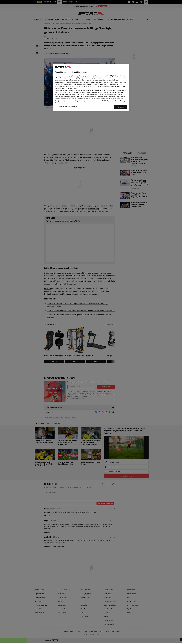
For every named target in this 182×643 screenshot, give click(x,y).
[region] (91, 87)
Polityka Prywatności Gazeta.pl (111, 101)
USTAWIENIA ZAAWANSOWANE (67, 107)
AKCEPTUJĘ (120, 107)
